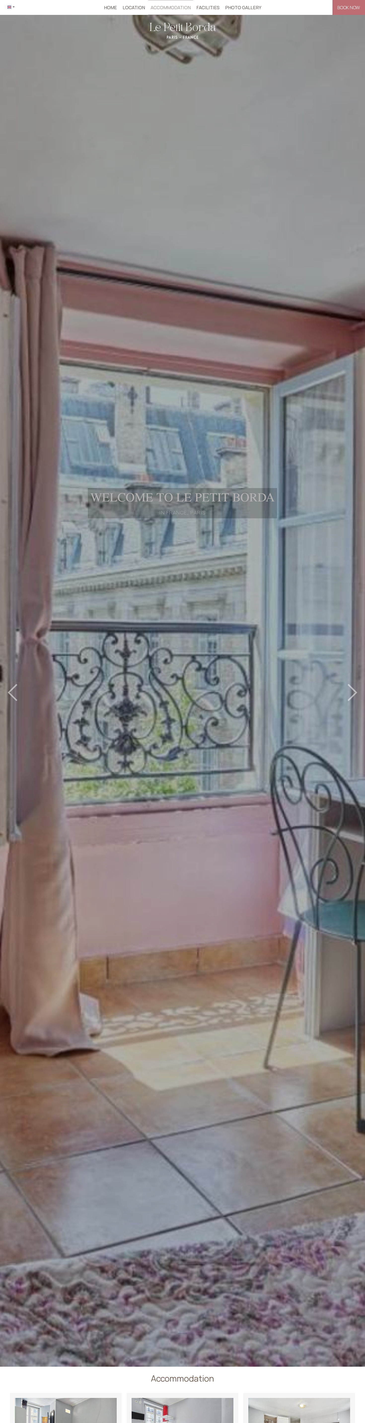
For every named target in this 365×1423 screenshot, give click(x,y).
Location (134, 7)
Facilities (207, 7)
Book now (348, 7)
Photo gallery (243, 7)
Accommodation (171, 7)
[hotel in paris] (182, 30)
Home (110, 7)
